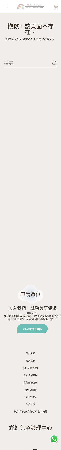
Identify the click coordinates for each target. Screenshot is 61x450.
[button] (5, 6)
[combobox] (30, 62)
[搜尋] (54, 63)
